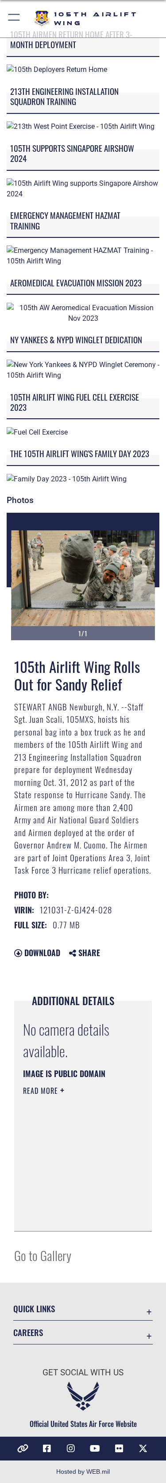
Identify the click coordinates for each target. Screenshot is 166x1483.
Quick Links (34, 1308)
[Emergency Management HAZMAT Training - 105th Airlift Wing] (83, 256)
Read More (41, 1090)
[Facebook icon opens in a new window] (47, 1448)
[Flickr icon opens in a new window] (119, 1448)
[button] (14, 19)
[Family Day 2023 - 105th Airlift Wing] (67, 478)
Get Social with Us (83, 1372)
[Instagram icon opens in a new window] (70, 1448)
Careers (28, 1332)
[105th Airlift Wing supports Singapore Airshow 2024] (83, 188)
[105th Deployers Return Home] (57, 69)
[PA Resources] (23, 1448)
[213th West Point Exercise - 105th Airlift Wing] (80, 126)
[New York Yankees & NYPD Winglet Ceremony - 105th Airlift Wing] (83, 369)
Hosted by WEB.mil (83, 1471)
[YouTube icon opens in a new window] (95, 1448)
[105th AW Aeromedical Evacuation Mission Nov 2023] (83, 312)
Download (41, 952)
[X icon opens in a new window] (143, 1448)
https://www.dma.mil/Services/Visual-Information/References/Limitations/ (77, 1214)
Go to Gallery (42, 1255)
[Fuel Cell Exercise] (37, 432)
